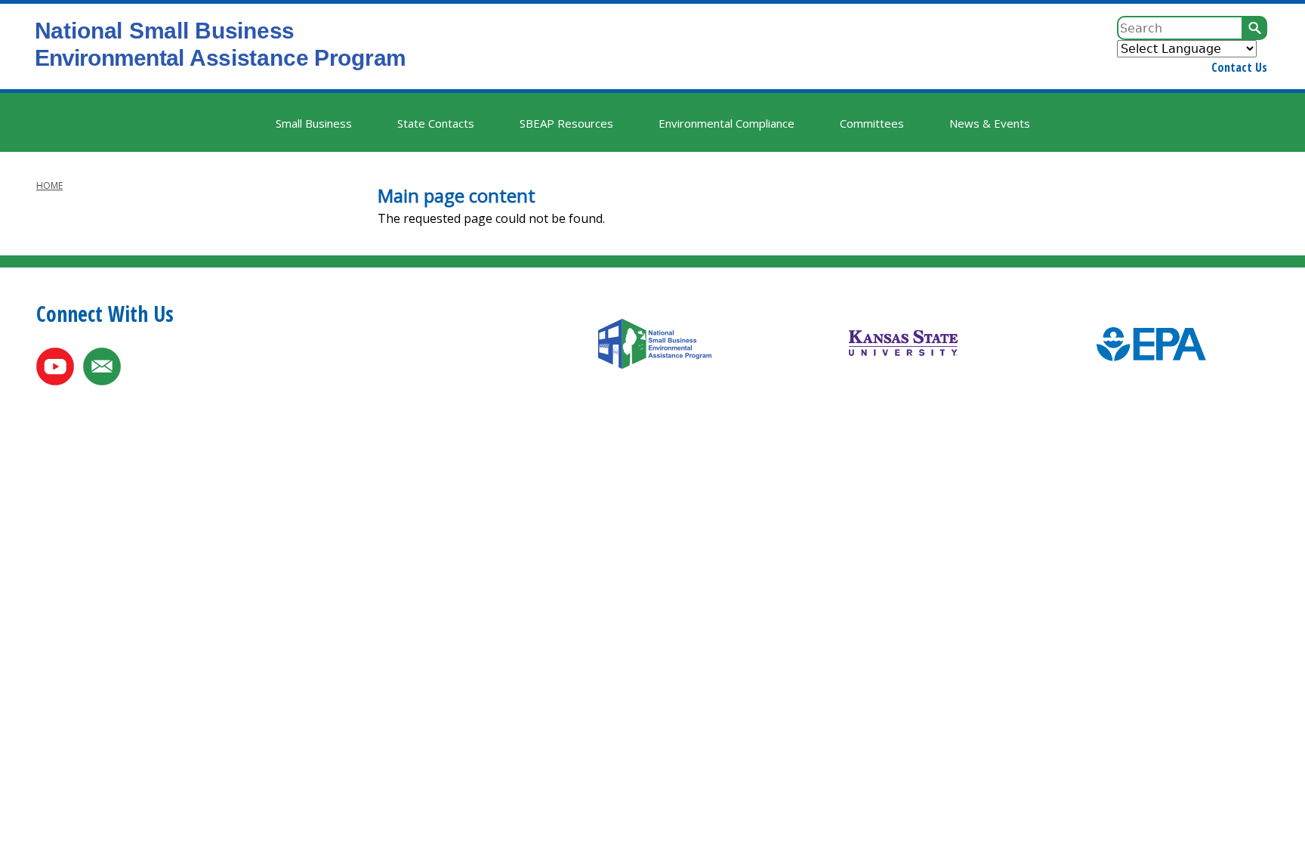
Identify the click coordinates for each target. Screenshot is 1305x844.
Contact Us (1239, 67)
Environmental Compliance (726, 123)
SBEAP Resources (566, 123)
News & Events (989, 123)
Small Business (314, 123)
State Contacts (435, 123)
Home (49, 185)
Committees (872, 123)
